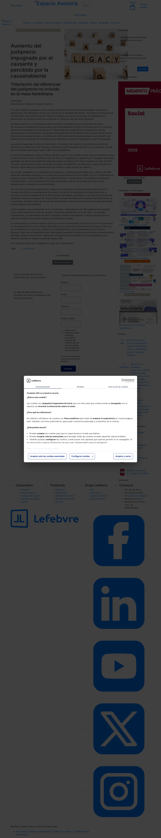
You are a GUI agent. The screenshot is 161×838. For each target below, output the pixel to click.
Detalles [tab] (80, 387)
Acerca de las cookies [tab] (118, 387)
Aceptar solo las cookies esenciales (47, 456)
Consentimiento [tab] (43, 387)
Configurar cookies (80, 456)
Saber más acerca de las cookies (43, 448)
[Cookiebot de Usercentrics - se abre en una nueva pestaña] (123, 380)
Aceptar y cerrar (123, 456)
